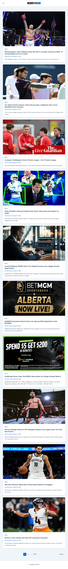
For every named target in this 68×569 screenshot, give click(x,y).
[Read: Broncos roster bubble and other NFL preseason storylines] (34, 514)
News (6, 49)
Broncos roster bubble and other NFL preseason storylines (26, 538)
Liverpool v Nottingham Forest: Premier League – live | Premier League (30, 160)
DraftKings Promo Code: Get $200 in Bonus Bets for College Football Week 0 (33, 376)
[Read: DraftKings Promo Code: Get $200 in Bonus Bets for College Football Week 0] (34, 353)
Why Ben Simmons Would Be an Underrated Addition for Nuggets (28, 485)
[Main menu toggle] (3, 3)
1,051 (34, 554)
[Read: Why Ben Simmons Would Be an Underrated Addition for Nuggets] (34, 461)
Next (62, 554)
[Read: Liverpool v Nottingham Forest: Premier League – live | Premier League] (34, 137)
